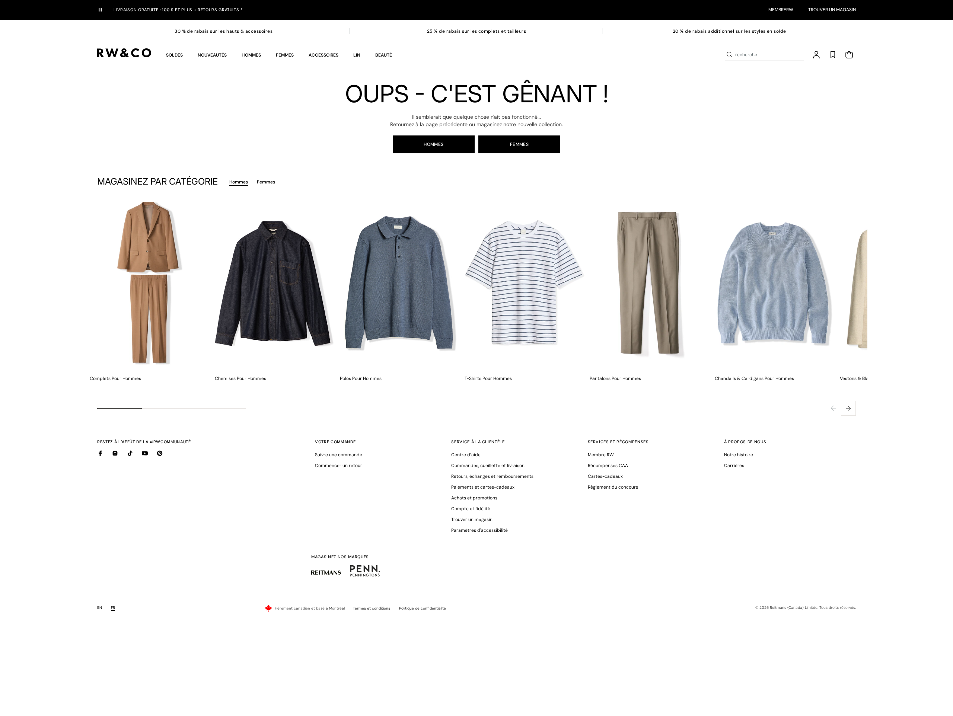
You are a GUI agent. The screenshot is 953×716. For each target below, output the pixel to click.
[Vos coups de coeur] (832, 54)
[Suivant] (848, 408)
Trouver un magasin (832, 10)
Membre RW (601, 455)
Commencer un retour (338, 466)
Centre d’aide (466, 455)
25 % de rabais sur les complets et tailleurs (476, 31)
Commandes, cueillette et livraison (488, 466)
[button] (174, 54)
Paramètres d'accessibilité (479, 530)
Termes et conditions (371, 608)
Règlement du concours (613, 487)
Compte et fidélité (470, 509)
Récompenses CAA (608, 466)
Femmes (519, 144)
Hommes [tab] (238, 182)
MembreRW (780, 10)
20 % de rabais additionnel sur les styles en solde (729, 31)
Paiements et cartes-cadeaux (482, 487)
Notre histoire (738, 455)
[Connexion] (816, 54)
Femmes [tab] (266, 182)
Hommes (434, 144)
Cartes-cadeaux (605, 476)
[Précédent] (833, 408)
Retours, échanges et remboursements (492, 476)
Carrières (734, 466)
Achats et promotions (474, 498)
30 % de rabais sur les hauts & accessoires (223, 31)
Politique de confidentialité (422, 608)
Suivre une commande (338, 455)
